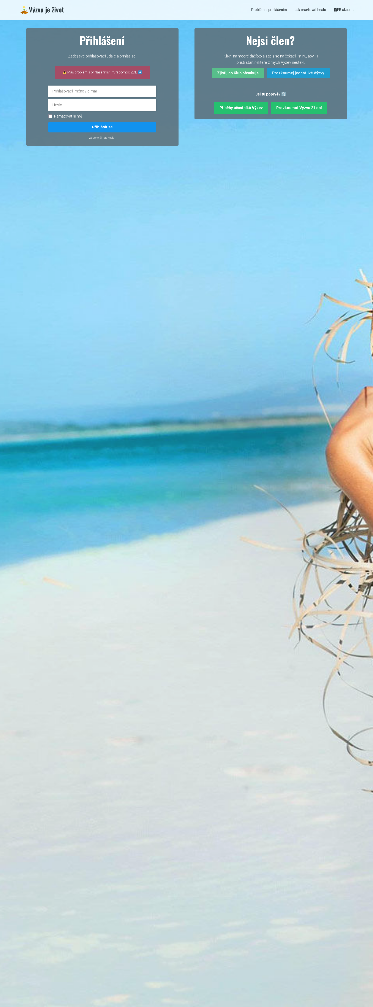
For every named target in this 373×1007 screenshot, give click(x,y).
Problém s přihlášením (269, 9)
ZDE (134, 72)
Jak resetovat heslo (310, 9)
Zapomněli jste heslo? (102, 137)
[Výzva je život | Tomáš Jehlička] (42, 10)
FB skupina (345, 9)
